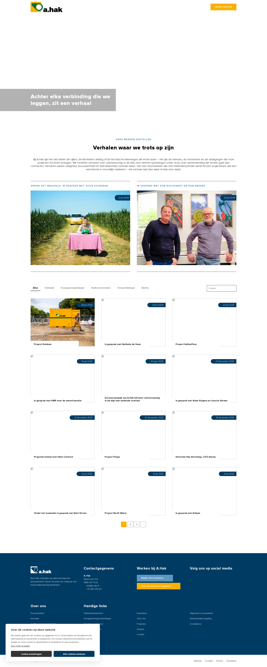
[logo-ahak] (47, 7)
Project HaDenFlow (186, 344)
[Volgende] (143, 524)
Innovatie (35, 618)
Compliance (195, 624)
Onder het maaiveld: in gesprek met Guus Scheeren (69, 186)
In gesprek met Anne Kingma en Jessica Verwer (202, 401)
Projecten (141, 624)
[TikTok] (229, 583)
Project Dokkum (42, 344)
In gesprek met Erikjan (188, 513)
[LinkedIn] (218, 583)
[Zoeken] (233, 288)
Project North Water (116, 513)
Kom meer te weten (20, 646)
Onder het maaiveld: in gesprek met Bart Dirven (60, 513)
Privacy (219, 661)
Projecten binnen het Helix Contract (53, 457)
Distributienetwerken (93, 613)
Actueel (140, 629)
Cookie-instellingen (31, 654)
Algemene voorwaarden (201, 613)
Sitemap (198, 661)
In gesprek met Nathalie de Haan (123, 344)
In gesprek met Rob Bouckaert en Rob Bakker (171, 186)
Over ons (141, 618)
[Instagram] (206, 583)
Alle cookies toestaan (74, 654)
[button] (129, 7)
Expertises (142, 613)
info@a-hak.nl (92, 586)
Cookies (209, 661)
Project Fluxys (112, 457)
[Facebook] (195, 583)
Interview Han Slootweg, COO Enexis (196, 457)
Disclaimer (231, 661)
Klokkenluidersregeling (201, 618)
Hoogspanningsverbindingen (97, 618)
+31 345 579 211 (93, 589)
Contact (140, 634)
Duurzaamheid (37, 613)
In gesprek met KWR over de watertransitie (58, 401)
